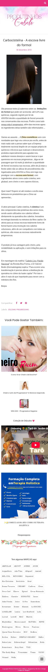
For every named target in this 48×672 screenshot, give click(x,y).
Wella (13, 657)
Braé (30, 581)
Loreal (5, 617)
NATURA (32, 622)
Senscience (7, 647)
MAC (21, 617)
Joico (17, 602)
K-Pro (25, 602)
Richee (13, 637)
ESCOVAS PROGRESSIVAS (18, 309)
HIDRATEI (25, 597)
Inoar (35, 597)
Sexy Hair (19, 647)
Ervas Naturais (37, 591)
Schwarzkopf (19, 642)
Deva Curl (6, 591)
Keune (16, 607)
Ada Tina (18, 571)
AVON (35, 566)
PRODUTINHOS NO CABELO (17, 669)
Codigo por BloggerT (24, 670)
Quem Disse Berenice (11, 632)
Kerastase (6, 607)
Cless (40, 586)
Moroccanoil (20, 622)
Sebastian (32, 642)
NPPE (41, 622)
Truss (33, 652)
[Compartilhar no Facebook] (16, 303)
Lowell (13, 617)
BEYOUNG (18, 576)
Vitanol (5, 657)
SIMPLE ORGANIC (27, 637)
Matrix (29, 617)
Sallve (41, 637)
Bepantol (29, 576)
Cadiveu (31, 586)
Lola (39, 612)
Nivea (18, 627)
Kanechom (35, 602)
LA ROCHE (36, 607)
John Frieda (7, 602)
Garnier (14, 597)
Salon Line (6, 642)
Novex (26, 627)
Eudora (5, 597)
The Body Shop (8, 652)
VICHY (41, 652)
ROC (26, 632)
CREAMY (21, 586)
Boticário (20, 581)
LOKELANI (7, 612)
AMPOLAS (6, 566)
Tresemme (22, 652)
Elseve (16, 591)
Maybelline (7, 622)
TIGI (28, 647)
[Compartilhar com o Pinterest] (26, 303)
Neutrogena (7, 627)
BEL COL (6, 576)
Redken (34, 632)
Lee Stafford (28, 612)
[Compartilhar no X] (21, 303)
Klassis (25, 607)
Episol (25, 591)
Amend (38, 571)
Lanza (17, 612)
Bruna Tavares (8, 586)
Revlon (5, 637)
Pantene (35, 627)
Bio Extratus (7, 581)
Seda (42, 642)
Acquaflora (7, 571)
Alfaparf (28, 571)
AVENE (27, 566)
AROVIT (17, 566)
